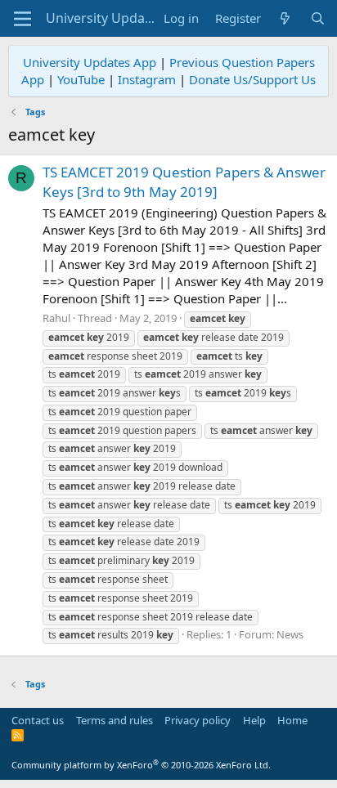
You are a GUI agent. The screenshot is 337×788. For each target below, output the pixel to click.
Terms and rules (114, 720)
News (289, 634)
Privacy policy (197, 720)
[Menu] (22, 18)
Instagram (147, 79)
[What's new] (285, 18)
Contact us (37, 720)
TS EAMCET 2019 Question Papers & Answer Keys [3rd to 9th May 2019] (184, 182)
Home (292, 720)
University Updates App (89, 62)
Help (254, 720)
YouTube (81, 79)
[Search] (318, 18)
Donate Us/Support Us (252, 79)
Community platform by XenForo (141, 765)
